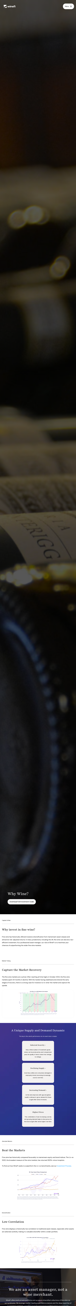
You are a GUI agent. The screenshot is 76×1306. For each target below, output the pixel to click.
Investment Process (64, 1166)
